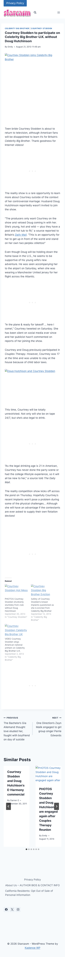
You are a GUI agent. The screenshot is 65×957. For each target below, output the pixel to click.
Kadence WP (32, 947)
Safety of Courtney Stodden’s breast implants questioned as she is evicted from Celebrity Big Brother (42, 605)
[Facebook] (6, 909)
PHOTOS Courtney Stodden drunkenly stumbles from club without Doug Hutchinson (14, 605)
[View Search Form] (35, 12)
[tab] (26, 849)
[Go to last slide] (8, 806)
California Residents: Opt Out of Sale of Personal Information (29, 892)
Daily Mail (21, 234)
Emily (10, 46)
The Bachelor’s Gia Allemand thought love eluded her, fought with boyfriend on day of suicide (17, 729)
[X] (12, 909)
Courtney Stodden (41, 28)
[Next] (56, 806)
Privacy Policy (15, 3)
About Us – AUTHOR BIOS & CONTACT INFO (32, 885)
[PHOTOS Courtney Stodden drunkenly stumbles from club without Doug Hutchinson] (16, 590)
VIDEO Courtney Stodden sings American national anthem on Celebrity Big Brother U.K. (15, 644)
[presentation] (48, 774)
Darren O (14, 800)
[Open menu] (58, 12)
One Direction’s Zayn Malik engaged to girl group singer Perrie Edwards (48, 727)
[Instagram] (18, 909)
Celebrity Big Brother (17, 28)
